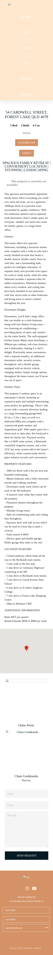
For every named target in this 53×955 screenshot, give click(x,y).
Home (26, 16)
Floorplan (26, 142)
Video (26, 153)
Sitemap (37, 948)
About (27, 79)
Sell (26, 63)
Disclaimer (28, 948)
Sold (26, 48)
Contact (26, 94)
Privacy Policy (16, 948)
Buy (27, 32)
